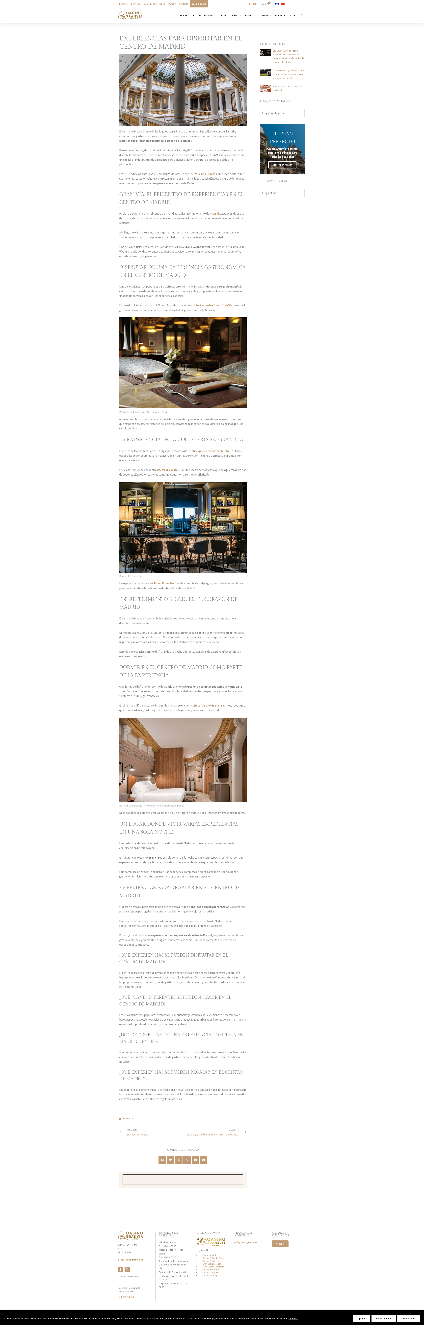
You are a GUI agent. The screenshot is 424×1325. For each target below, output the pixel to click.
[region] (212, 1317)
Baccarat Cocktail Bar (170, 470)
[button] (301, 15)
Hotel (224, 15)
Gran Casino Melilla (211, 1263)
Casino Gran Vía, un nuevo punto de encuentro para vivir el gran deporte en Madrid (289, 74)
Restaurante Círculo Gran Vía (214, 305)
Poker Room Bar (164, 583)
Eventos (236, 15)
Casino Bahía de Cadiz (213, 1258)
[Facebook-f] (120, 1269)
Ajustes (361, 1318)
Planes (249, 15)
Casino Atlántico (210, 1255)
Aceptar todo (408, 1318)
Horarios (123, 3)
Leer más (293, 1318)
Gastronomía (206, 15)
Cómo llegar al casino (154, 3)
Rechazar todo (383, 1318)
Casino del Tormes (211, 1269)
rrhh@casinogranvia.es (245, 1242)
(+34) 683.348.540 (126, 1296)
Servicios (135, 3)
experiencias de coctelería (213, 451)
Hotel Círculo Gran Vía (208, 705)
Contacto (183, 3)
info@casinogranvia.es (130, 1259)
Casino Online (199, 3)
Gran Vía (215, 213)
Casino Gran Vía (207, 174)
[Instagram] (127, 1269)
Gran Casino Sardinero (213, 1266)
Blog (292, 15)
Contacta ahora (282, 164)
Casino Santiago (210, 1275)
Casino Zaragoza (210, 1272)
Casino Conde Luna (211, 1261)
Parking (172, 3)
